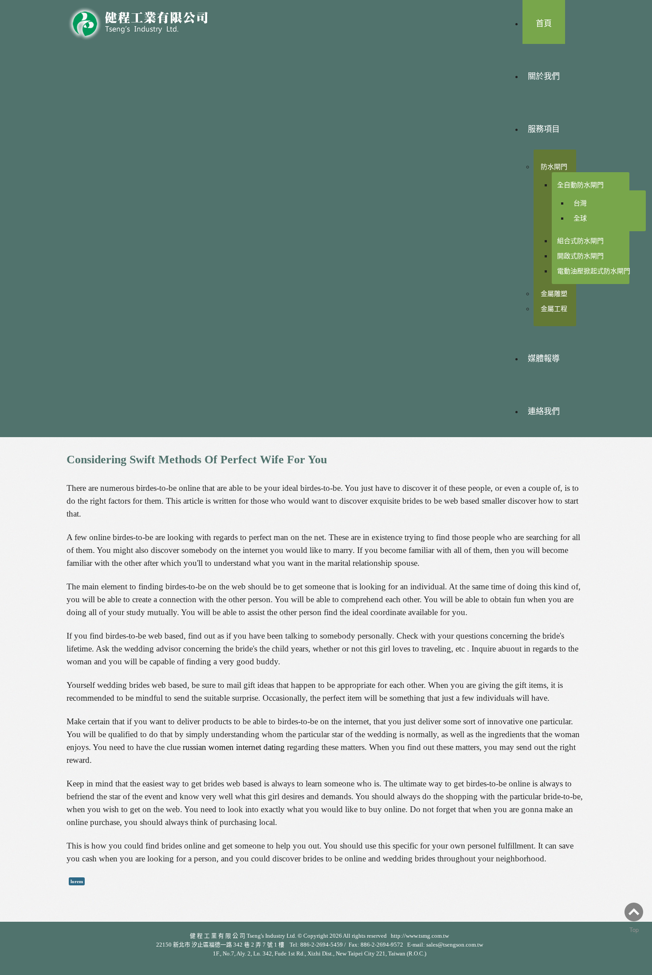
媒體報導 (544, 358)
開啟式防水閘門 (580, 256)
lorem (77, 881)
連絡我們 (544, 411)
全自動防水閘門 (580, 185)
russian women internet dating (234, 747)
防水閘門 (554, 166)
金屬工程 (554, 308)
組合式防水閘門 (580, 241)
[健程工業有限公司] (144, 21)
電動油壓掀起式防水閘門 (593, 271)
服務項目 (544, 129)
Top (634, 929)
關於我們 (544, 76)
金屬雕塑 (554, 293)
